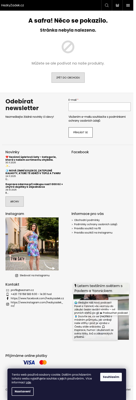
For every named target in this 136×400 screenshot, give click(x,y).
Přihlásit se (80, 132)
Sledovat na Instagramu (35, 275)
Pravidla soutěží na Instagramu (93, 232)
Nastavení (23, 391)
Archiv (14, 201)
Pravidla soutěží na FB (87, 228)
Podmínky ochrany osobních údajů (95, 224)
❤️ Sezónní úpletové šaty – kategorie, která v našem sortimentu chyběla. (30, 158)
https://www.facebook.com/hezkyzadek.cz (37, 298)
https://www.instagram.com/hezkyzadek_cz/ (37, 304)
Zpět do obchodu (68, 77)
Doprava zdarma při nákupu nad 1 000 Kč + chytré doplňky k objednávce (34, 185)
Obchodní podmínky (87, 220)
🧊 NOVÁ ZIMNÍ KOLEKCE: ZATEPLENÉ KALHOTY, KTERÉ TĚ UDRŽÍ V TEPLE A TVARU (33, 172)
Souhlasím (111, 377)
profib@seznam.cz (22, 290)
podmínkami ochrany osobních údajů (97, 118)
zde (28, 382)
